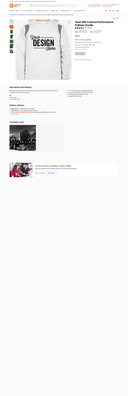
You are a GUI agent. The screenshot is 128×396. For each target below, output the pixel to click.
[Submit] (31, 5)
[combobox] (53, 5)
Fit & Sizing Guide (14, 99)
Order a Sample (79, 59)
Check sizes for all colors (82, 47)
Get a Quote (88, 59)
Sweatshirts (22, 15)
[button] (112, 6)
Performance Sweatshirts (35, 15)
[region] (64, 138)
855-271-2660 (40, 173)
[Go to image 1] (11, 22)
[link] (15, 6)
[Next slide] (70, 49)
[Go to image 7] (11, 51)
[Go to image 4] (11, 36)
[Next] (117, 122)
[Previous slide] (17, 49)
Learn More (14, 114)
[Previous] (112, 122)
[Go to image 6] (11, 46)
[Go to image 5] (11, 41)
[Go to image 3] (11, 31)
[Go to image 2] (11, 26)
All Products (13, 15)
